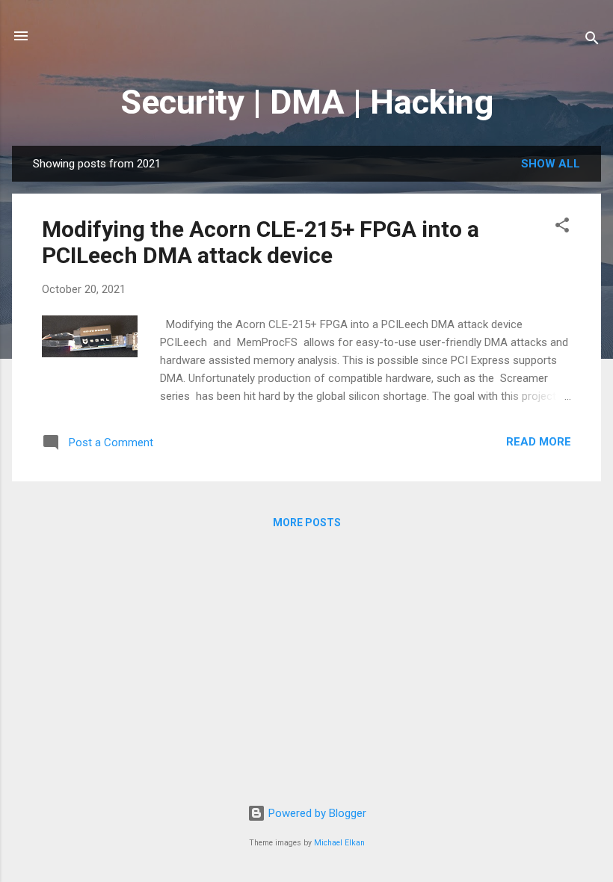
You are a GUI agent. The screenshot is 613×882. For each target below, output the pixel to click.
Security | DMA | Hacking (306, 102)
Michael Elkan (339, 843)
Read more (538, 441)
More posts (307, 522)
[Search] (592, 41)
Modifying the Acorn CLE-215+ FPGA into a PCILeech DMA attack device (260, 242)
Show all (550, 163)
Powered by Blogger (315, 813)
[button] (562, 227)
